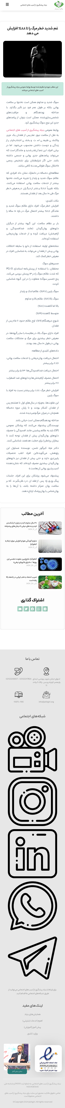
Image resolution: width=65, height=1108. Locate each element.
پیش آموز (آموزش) (32, 1027)
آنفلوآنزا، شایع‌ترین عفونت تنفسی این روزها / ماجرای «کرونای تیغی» (22, 561)
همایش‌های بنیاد (32, 1015)
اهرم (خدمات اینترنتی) (32, 1021)
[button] (45, 609)
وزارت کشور (32, 1034)
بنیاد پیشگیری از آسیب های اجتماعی (33, 5)
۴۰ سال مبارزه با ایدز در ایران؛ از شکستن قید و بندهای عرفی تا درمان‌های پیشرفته (21, 524)
